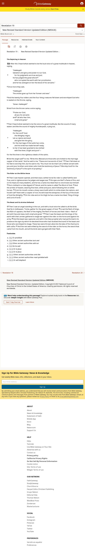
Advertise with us (33, 450)
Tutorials (30, 444)
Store (29, 422)
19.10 (11, 249)
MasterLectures (33, 506)
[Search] (80, 26)
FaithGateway (32, 480)
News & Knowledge (34, 413)
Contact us (31, 452)
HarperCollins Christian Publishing (40, 489)
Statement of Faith (34, 416)
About (29, 410)
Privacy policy (32, 455)
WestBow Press (33, 501)
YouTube (30, 531)
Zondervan (31, 503)
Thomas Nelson (33, 498)
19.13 (11, 257)
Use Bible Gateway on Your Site (39, 447)
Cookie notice (32, 464)
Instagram (31, 520)
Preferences (31, 545)
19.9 (10, 246)
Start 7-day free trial (13, 302)
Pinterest (30, 523)
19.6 (10, 243)
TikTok (29, 526)
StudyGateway (32, 483)
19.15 (11, 260)
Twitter (30, 529)
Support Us (31, 430)
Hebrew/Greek (27, 40)
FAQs (29, 441)
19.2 (10, 238)
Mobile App (31, 419)
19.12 (11, 254)
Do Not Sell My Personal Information (42, 461)
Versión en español (34, 542)
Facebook (31, 517)
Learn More (30, 302)
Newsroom (31, 427)
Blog (28, 425)
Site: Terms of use (34, 467)
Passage (5, 40)
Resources (15, 40)
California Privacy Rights (37, 458)
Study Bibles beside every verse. (42, 9)
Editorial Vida (32, 495)
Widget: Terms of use (35, 470)
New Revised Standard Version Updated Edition (26, 280)
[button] (81, 3)
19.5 (10, 240)
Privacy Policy (44, 396)
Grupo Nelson (32, 492)
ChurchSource (32, 486)
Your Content (40, 40)
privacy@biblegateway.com (69, 396)
